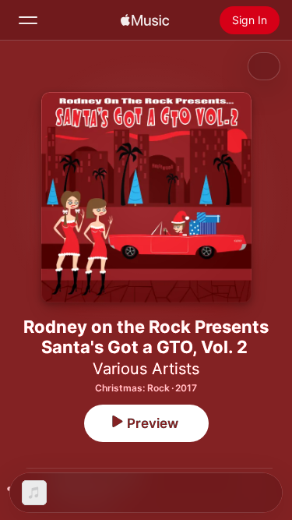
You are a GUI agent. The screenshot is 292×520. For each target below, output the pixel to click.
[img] (145, 20)
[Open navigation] (28, 20)
